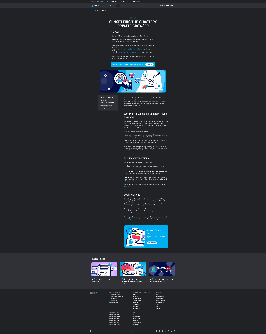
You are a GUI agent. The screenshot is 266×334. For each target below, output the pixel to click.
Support (112, 5)
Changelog (158, 308)
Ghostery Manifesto (160, 296)
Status (157, 294)
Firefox (118, 49)
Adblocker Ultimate (137, 298)
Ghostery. (127, 186)
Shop (123, 5)
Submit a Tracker (136, 318)
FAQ (133, 314)
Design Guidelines (137, 322)
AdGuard (134, 294)
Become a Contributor (166, 6)
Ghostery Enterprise (160, 302)
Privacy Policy (133, 331)
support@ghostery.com (131, 219)
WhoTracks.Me (126, 1)
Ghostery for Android (114, 324)
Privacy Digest (137, 1)
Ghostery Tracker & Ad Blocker (131, 49)
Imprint (138, 331)
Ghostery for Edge (114, 322)
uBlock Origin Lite (136, 308)
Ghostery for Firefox (114, 316)
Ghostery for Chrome (114, 314)
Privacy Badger (136, 304)
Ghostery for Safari (114, 318)
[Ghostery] (95, 6)
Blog (118, 5)
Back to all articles (100, 10)
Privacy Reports (159, 298)
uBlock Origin (135, 306)
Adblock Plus (135, 296)
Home (106, 5)
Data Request (135, 320)
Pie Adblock (135, 302)
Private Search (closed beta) (117, 296)
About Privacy (136, 324)
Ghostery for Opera (114, 320)
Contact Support (136, 316)
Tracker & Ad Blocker (113, 1)
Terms (127, 331)
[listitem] (104, 273)
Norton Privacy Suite (137, 300)
